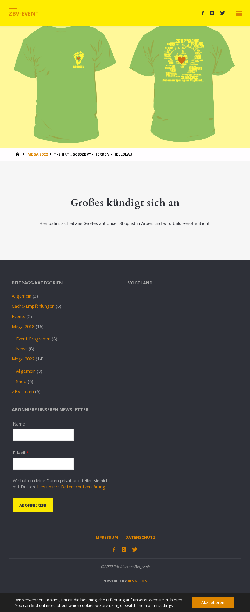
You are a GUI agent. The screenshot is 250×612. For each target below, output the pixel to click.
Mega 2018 (23, 326)
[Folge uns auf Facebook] (203, 13)
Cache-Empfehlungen (33, 306)
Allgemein (21, 296)
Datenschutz (140, 537)
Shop (21, 381)
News (21, 349)
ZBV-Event (24, 13)
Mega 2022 (37, 154)
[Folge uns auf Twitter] (222, 13)
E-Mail (21, 453)
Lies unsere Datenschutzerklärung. (71, 487)
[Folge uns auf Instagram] (212, 13)
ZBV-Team (23, 391)
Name (19, 424)
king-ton (137, 581)
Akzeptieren (212, 602)
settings (165, 605)
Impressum (106, 537)
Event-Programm (33, 339)
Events (18, 316)
